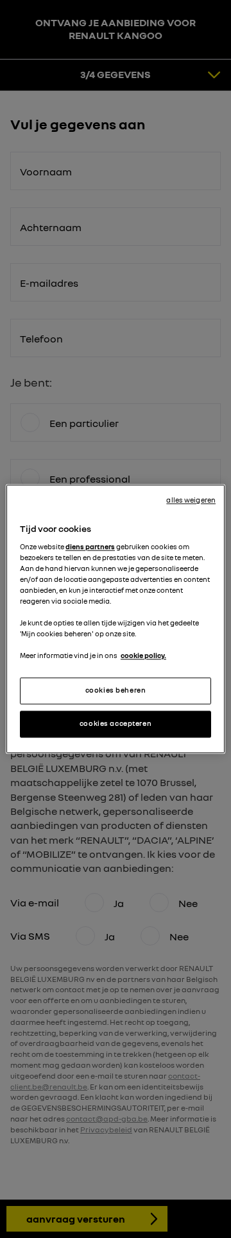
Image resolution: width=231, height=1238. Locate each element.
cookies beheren (115, 690)
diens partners (90, 546)
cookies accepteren (115, 723)
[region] (115, 618)
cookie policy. (143, 656)
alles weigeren (191, 499)
